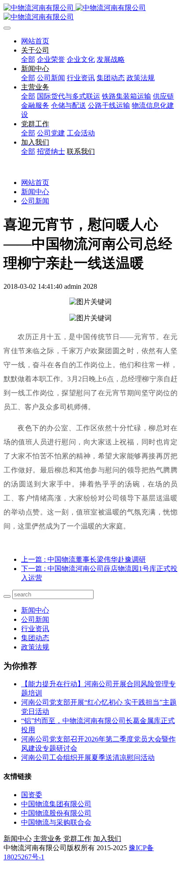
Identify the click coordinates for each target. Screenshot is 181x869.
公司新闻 (35, 201)
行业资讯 (35, 628)
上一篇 (83, 559)
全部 (28, 59)
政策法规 (35, 647)
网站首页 (35, 41)
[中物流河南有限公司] (90, 13)
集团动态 (35, 638)
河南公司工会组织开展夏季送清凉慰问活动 (88, 757)
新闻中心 (35, 191)
